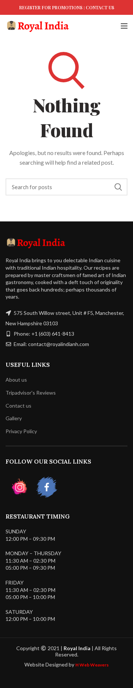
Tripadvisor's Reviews (31, 392)
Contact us (18, 405)
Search (118, 186)
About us (16, 379)
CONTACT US (100, 7)
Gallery (14, 418)
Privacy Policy (21, 431)
